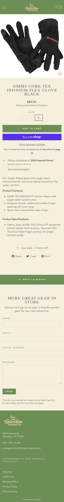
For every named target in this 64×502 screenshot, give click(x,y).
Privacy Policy (9, 403)
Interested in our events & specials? (24, 460)
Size (32, 112)
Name (6, 318)
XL (38, 117)
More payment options (32, 144)
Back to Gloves (34, 279)
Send (9, 391)
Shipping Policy (10, 481)
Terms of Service (29, 403)
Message (9, 362)
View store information (18, 169)
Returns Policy (10, 491)
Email (7, 333)
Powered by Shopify (32, 499)
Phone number (14, 347)
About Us (7, 471)
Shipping (20, 105)
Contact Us (8, 476)
